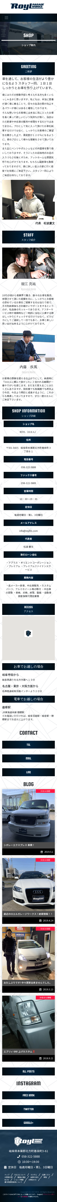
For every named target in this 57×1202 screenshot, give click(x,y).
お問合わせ (32, 1179)
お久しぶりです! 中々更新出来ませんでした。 (28, 982)
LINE (28, 772)
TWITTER (29, 1109)
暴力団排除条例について (13, 1182)
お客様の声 (9, 1177)
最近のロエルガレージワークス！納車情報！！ (28, 914)
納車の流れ (35, 1177)
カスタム (34, 1174)
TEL (28, 744)
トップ (7, 1174)
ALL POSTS (28, 1071)
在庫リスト (46, 1174)
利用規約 (25, 1196)
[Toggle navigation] (6, 18)
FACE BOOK (28, 1095)
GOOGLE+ (28, 1122)
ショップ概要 (19, 1179)
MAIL (28, 758)
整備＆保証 (22, 1177)
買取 (45, 1177)
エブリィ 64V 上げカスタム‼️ (19, 1051)
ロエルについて (20, 1174)
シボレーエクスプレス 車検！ (19, 845)
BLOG (7, 1179)
